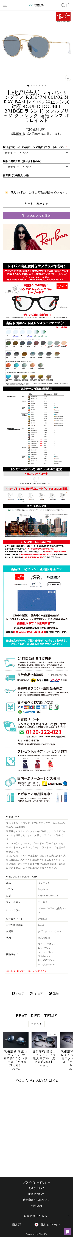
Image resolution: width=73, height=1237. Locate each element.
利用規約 (36, 1205)
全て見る (36, 1024)
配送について (36, 1194)
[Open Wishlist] (67, 1231)
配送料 (20, 133)
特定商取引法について (36, 1199)
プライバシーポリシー (36, 1182)
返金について (36, 1188)
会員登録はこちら (36, 1216)
